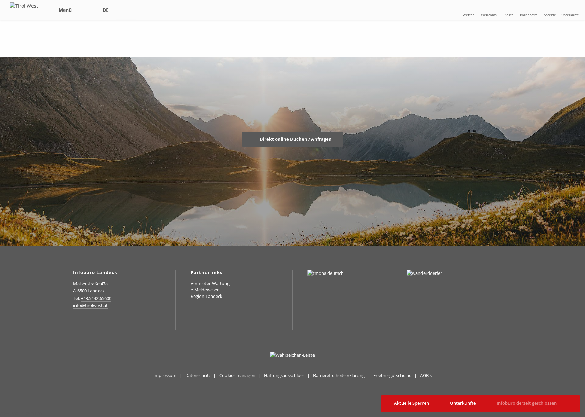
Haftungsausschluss (284, 375)
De (106, 10)
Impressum (164, 375)
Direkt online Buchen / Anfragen (295, 139)
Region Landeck (206, 296)
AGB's (426, 375)
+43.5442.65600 (96, 298)
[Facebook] (91, 323)
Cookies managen (237, 375)
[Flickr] (106, 323)
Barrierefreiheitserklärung (339, 375)
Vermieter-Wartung (210, 283)
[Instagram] (76, 323)
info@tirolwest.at (90, 305)
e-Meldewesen (205, 290)
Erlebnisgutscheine (392, 375)
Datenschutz (198, 375)
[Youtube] (121, 323)
